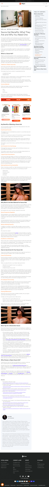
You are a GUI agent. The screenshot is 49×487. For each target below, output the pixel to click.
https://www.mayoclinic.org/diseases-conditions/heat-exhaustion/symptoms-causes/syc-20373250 (14, 393)
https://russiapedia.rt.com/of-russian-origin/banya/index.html (15, 383)
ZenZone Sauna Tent (26, 114)
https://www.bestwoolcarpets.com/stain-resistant (13, 405)
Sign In (38, 462)
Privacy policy (13, 485)
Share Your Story (16, 471)
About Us (14, 469)
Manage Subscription (41, 464)
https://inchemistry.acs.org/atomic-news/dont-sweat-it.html (15, 402)
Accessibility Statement (25, 483)
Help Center (27, 462)
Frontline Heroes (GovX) (5, 464)
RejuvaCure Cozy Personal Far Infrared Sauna (16, 115)
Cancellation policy (41, 485)
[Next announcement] (46, 1)
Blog (14, 467)
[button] (2, 4)
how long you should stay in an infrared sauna (15, 339)
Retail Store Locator (16, 464)
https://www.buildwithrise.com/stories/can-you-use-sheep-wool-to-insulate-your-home (16, 398)
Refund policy (7, 485)
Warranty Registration (28, 471)
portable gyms (21, 373)
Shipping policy (26, 485)
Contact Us (27, 464)
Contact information (33, 485)
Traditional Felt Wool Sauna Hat (5, 115)
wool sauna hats (23, 44)
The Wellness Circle (16, 462)
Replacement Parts (28, 467)
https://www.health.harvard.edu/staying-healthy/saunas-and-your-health (16, 409)
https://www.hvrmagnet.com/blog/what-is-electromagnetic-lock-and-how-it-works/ (16, 387)
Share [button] (30, 29)
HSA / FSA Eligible (4, 462)
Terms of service (20, 485)
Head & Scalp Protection (40, 36)
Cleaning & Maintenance (40, 64)
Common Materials (39, 18)
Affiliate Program (4, 467)
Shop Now (17, 121)
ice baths (10, 373)
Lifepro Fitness (26, 478)
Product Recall (27, 469)
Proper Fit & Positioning (40, 60)
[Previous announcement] (3, 1)
